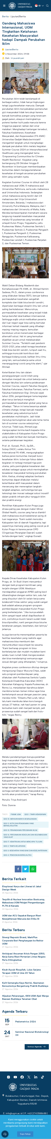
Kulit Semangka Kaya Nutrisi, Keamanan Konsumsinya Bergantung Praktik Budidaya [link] (25, 984)
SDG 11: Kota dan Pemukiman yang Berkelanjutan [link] (19, 824)
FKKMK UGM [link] (16, 814)
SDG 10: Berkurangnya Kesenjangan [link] (20, 819)
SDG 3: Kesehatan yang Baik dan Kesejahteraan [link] (25, 851)
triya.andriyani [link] (17, 58)
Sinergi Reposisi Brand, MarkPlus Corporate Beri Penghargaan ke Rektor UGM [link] (22, 940)
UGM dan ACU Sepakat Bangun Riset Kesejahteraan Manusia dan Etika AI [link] (21, 917)
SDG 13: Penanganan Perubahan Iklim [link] (20, 830)
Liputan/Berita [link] (18, 16)
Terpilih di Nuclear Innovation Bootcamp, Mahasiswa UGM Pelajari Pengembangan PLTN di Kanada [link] (23, 902)
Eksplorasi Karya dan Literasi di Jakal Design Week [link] (21, 888)
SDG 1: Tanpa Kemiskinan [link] (35, 814)
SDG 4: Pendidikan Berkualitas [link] (17, 855)
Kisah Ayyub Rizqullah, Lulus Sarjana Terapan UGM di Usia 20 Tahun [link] (21, 971)
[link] (20, 5)
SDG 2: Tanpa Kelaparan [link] (14, 846)
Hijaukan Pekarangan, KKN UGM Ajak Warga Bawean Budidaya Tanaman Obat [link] (25, 997)
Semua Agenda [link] (35, 1047)
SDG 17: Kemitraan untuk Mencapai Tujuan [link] (23, 842)
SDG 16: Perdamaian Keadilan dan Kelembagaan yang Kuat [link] (25, 836)
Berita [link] (5, 16)
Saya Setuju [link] (25, 1134)
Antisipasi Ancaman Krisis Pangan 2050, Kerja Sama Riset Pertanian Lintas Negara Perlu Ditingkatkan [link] (23, 956)
